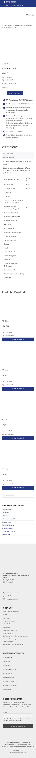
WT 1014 (5, 469)
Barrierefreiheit (8, 633)
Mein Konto (6, 618)
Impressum (6, 627)
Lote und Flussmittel (8, 519)
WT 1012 (5, 420)
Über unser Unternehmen (11, 611)
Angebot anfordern (9, 621)
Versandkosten (9, 80)
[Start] (2, 25)
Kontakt (5, 614)
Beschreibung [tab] (8, 153)
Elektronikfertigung (8, 525)
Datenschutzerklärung (10, 630)
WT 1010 (5, 370)
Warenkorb (6, 624)
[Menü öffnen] (33, 15)
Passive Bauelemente (9, 531)
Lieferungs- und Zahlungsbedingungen (15, 636)
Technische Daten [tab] (9, 157)
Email (5, 712)
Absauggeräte (6, 522)
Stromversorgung (7, 528)
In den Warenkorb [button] (18, 339)
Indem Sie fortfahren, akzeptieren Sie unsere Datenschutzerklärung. (16, 719)
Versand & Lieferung (9, 639)
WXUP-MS (6, 64)
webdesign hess (21, 752)
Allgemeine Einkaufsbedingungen (13, 644)
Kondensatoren (7, 509)
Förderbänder (6, 534)
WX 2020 (5, 321)
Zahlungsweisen (8, 641)
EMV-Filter (5, 513)
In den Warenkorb (15, 93)
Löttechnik (5, 516)
